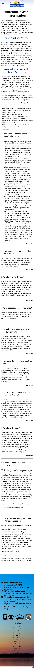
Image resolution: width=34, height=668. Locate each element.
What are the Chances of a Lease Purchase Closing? (18, 120)
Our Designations (17, 652)
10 (2, 518)
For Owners (17, 635)
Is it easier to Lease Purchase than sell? (14, 118)
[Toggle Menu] (3, 3)
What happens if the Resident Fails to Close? (16, 125)
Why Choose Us (17, 650)
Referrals (17, 656)
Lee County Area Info (17, 629)
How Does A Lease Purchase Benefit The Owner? (17, 108)
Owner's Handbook (17, 639)
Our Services (17, 648)
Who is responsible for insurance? (12, 114)
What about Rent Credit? (10, 112)
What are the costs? (9, 123)
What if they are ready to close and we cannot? (16, 116)
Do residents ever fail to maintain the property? (16, 110)
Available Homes (17, 625)
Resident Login (17, 633)
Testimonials (17, 641)
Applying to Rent (17, 627)
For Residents (17, 623)
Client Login (17, 643)
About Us (17, 646)
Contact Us (17, 658)
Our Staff (17, 654)
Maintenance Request (17, 631)
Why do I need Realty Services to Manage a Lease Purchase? (17, 128)
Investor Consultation (17, 637)
